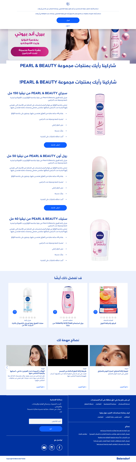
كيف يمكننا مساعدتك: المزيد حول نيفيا (115, 413)
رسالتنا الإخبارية (56, 400)
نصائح (127, 426)
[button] (95, 312)
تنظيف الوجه (83, 434)
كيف (67, 26)
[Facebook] (59, 447)
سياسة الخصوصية (110, 404)
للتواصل (98, 404)
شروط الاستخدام (124, 404)
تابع (51, 429)
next (7, 367)
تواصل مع (58, 440)
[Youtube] (44, 447)
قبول (68, 20)
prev (129, 367)
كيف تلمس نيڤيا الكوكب (114, 417)
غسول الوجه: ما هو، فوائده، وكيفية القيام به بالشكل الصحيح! (109, 434)
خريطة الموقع (89, 404)
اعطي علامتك (55, 145)
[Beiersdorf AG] (123, 458)
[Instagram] (52, 447)
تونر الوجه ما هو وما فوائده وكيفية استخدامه (115, 430)
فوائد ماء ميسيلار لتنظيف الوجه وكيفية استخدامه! (113, 444)
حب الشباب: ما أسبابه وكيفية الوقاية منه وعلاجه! (114, 437)
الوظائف (127, 417)
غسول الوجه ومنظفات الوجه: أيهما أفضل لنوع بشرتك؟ (111, 441)
